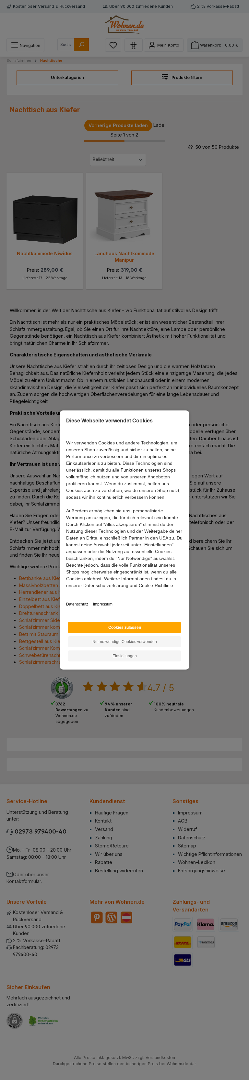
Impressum (103, 604)
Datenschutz (77, 604)
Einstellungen (125, 656)
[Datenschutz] (66, 592)
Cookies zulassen (124, 627)
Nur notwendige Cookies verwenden (124, 641)
